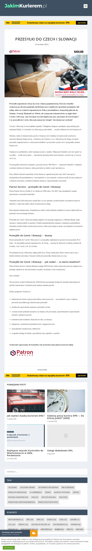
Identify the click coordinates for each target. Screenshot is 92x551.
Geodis (74, 519)
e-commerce (36, 492)
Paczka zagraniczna (18, 497)
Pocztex (63, 497)
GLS (11, 524)
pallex (35, 497)
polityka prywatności (61, 541)
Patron (75, 524)
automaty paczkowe (48, 487)
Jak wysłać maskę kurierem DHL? (26, 415)
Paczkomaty (60, 524)
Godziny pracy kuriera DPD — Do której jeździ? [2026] (65, 416)
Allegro (12, 487)
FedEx (48, 492)
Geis (63, 519)
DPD (40, 519)
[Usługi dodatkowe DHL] (66, 435)
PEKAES (13, 529)
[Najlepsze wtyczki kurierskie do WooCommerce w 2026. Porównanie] (26, 435)
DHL (29, 519)
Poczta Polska (49, 497)
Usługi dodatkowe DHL (60, 450)
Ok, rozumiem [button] (8, 548)
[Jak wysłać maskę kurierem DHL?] (26, 400)
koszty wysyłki (62, 492)
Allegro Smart (27, 487)
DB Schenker (68, 487)
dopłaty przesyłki (17, 492)
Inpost (23, 524)
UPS (79, 529)
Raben (59, 529)
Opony (76, 492)
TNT (70, 529)
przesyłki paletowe (48, 502)
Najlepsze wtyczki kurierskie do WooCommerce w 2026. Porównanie (25, 453)
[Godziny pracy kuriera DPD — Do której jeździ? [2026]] (66, 400)
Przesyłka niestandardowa (21, 502)
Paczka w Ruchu (41, 524)
